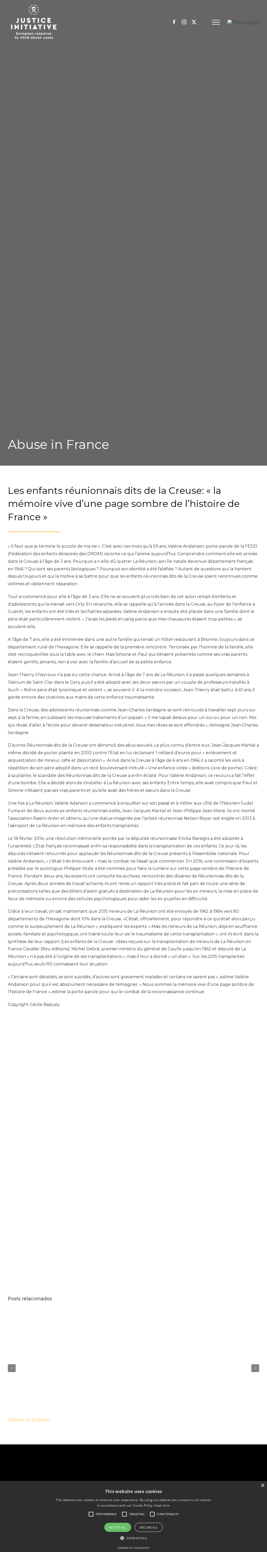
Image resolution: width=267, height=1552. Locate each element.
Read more (162, 1505)
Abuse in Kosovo (29, 1419)
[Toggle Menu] (216, 22)
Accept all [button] (117, 1527)
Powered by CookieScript (133, 1548)
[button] (106, 1514)
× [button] (262, 1485)
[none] (243, 22)
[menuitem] (243, 22)
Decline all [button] (148, 1527)
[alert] (133, 1516)
